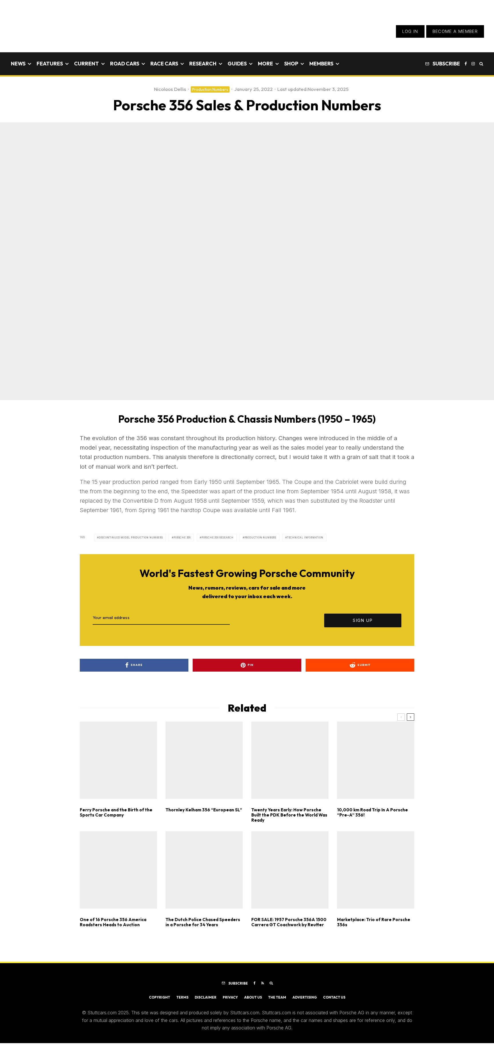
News (18, 63)
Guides (237, 63)
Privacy (230, 997)
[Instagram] (473, 63)
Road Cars (124, 63)
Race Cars (164, 63)
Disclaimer (205, 997)
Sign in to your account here (273, 764)
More (265, 63)
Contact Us (334, 997)
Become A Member (455, 31)
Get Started (247, 743)
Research (202, 63)
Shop (291, 63)
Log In (410, 31)
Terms (182, 997)
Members (321, 63)
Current (86, 63)
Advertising (304, 997)
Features (50, 63)
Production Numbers (210, 89)
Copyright (159, 997)
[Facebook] (465, 63)
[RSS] (262, 983)
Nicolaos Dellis (170, 89)
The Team (277, 997)
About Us (253, 997)
